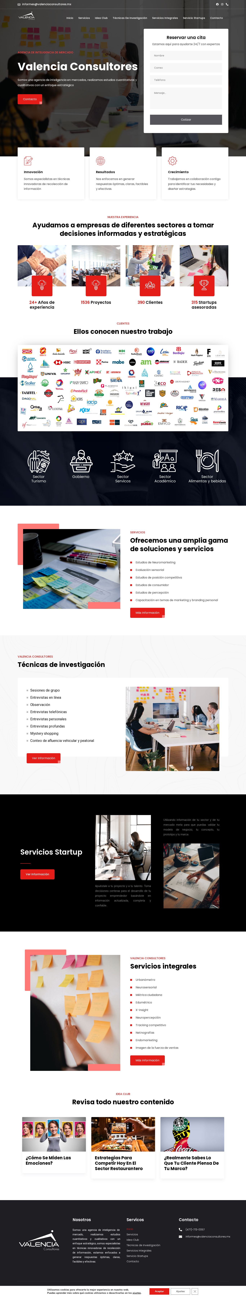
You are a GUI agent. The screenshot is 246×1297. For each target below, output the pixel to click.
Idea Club (101, 18)
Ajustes (180, 1291)
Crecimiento (178, 172)
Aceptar (159, 1291)
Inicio (69, 18)
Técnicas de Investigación (130, 18)
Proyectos (96, 302)
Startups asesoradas (204, 305)
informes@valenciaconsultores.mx (46, 4)
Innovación (33, 172)
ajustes (137, 1293)
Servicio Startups (194, 18)
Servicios (84, 18)
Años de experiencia (42, 305)
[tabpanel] (54, 1145)
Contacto (216, 18)
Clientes (150, 302)
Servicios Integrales (165, 18)
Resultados (105, 172)
